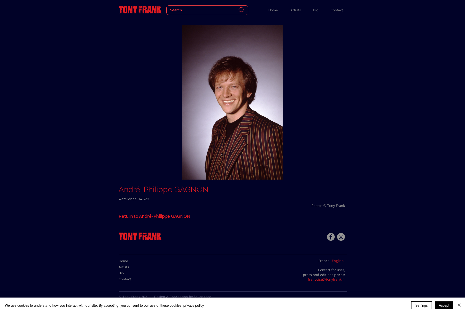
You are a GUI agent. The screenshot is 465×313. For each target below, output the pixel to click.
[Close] (459, 305)
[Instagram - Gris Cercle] (341, 237)
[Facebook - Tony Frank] (331, 237)
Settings (421, 305)
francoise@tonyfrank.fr (326, 279)
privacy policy (193, 305)
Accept (444, 305)
